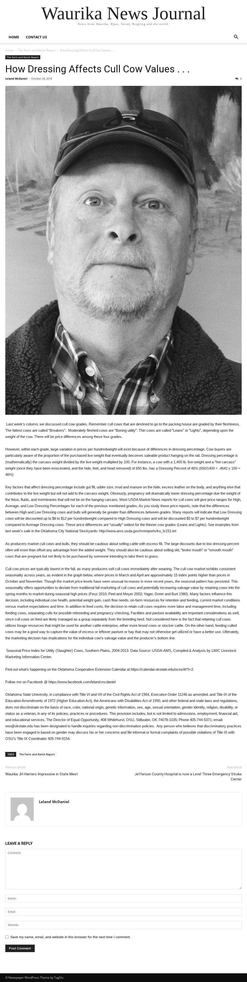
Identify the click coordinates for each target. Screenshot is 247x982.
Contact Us (36, 37)
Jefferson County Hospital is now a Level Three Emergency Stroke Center (188, 776)
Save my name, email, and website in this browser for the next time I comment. (70, 937)
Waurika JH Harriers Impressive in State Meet (41, 774)
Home (14, 37)
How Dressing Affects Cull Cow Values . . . (97, 69)
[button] (236, 37)
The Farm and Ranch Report (36, 50)
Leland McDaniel (16, 78)
